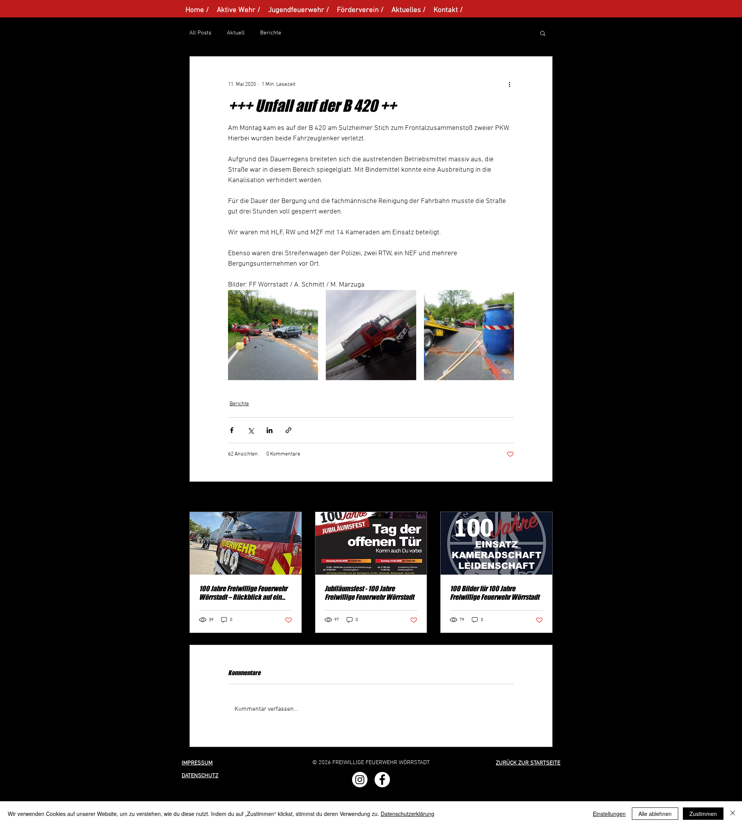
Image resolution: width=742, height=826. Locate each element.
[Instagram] (360, 779)
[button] (542, 33)
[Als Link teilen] (288, 430)
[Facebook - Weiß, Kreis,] (382, 779)
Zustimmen (703, 813)
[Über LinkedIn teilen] (269, 430)
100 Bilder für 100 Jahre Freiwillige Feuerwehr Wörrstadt (494, 592)
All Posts (200, 32)
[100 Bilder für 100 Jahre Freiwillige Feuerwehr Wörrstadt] (496, 543)
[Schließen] (732, 813)
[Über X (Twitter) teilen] (250, 430)
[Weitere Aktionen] (509, 84)
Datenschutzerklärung (407, 813)
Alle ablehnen (655, 813)
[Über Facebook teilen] (231, 430)
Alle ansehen (537, 497)
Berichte (270, 32)
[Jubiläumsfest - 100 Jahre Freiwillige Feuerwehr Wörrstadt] (371, 543)
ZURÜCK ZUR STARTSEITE (528, 762)
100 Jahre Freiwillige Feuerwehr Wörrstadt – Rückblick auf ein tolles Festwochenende (243, 592)
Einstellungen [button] (609, 813)
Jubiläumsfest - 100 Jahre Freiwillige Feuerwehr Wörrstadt (369, 592)
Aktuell (236, 32)
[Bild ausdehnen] (273, 335)
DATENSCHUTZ (200, 775)
